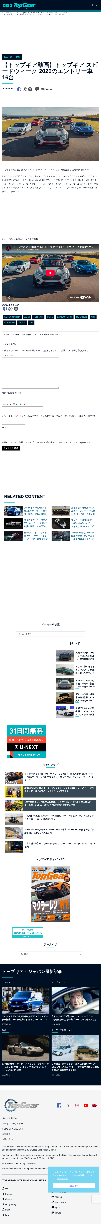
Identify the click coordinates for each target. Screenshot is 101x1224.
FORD (50, 317)
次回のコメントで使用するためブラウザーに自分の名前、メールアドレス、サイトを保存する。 (47, 442)
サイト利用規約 (9, 1141)
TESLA (22, 323)
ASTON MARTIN (12, 317)
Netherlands (60, 1214)
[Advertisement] (50, 37)
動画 (7, 14)
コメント (7, 355)
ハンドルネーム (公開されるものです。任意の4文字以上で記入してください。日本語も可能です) (48, 416)
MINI (93, 317)
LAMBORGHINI (64, 317)
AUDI (27, 317)
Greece (8, 1221)
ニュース (8, 57)
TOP (2, 14)
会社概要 (6, 1156)
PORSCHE (9, 323)
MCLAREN (81, 317)
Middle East (60, 1209)
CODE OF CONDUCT (12, 1151)
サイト (5, 428)
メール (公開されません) (14, 404)
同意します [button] (73, 1186)
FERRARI (38, 317)
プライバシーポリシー (12, 1146)
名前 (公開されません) (13, 393)
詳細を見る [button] (62, 1178)
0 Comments (46, 89)
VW (31, 323)
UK (6, 1211)
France (8, 1216)
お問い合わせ (8, 1162)
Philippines (60, 1219)
